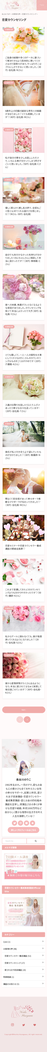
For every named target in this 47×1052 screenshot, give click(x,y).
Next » (24, 710)
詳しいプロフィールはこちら (23, 830)
